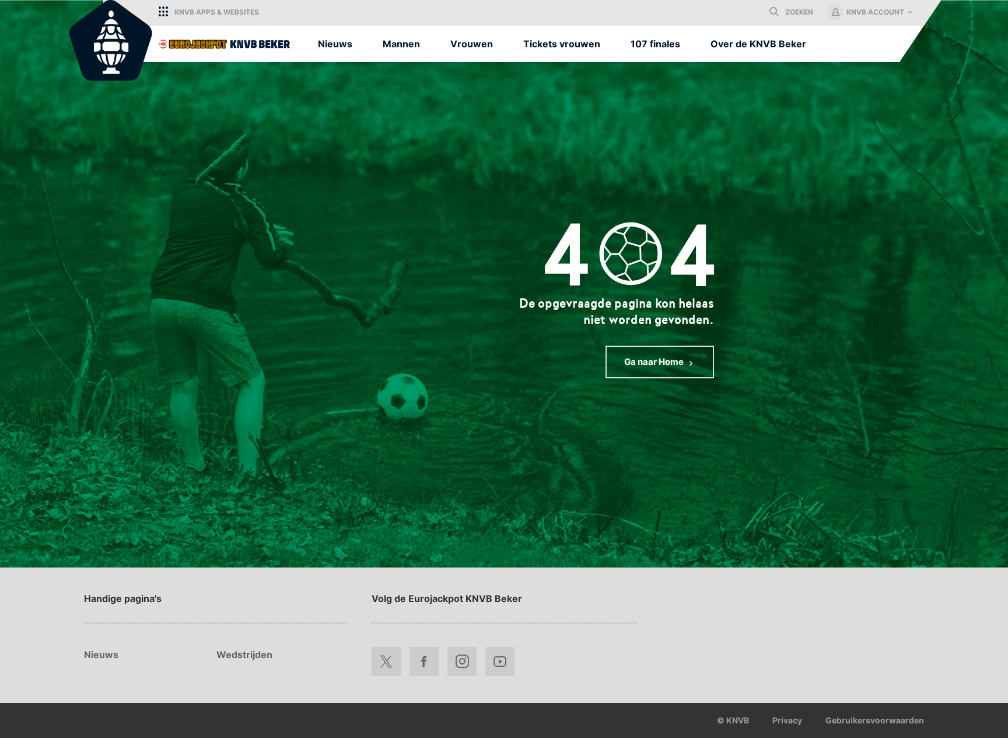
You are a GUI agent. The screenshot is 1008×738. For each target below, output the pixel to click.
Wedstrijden (244, 654)
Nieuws (101, 654)
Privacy (787, 720)
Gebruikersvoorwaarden (874, 720)
